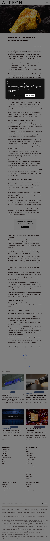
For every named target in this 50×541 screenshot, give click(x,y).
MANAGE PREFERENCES (19, 95)
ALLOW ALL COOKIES (30, 95)
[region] (25, 89)
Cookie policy (10, 91)
